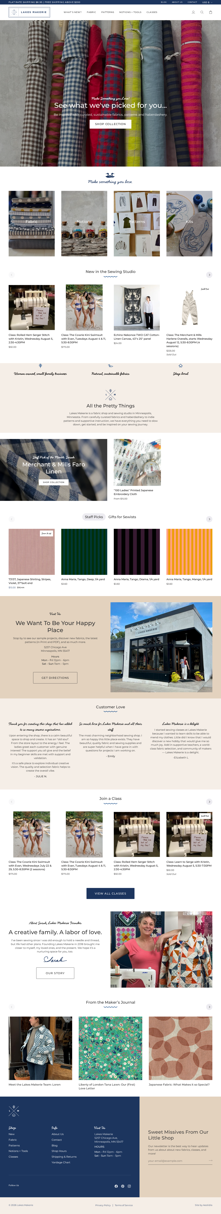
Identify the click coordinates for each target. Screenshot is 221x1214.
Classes (13, 1156)
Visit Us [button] (99, 1127)
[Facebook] (116, 1186)
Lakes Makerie (25, 1205)
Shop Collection (53, 482)
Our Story (55, 973)
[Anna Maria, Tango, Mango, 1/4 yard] (189, 552)
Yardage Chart (61, 1162)
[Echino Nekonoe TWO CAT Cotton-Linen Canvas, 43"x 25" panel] (137, 307)
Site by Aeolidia (203, 1205)
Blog (54, 1145)
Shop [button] (12, 1127)
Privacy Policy (103, 1205)
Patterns (14, 1145)
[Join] (209, 1160)
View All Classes (110, 893)
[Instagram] (129, 1186)
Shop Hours (59, 1151)
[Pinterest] (122, 1186)
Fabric (13, 1139)
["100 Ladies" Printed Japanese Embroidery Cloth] (137, 462)
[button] (72, 12)
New (12, 1134)
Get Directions (55, 678)
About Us (58, 1134)
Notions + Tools (18, 1151)
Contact (57, 1139)
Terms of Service (124, 1205)
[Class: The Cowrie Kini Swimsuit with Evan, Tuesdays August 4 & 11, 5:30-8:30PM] (84, 307)
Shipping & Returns (64, 1156)
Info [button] (54, 1127)
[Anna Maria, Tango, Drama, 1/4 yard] (137, 552)
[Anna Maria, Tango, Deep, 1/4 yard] (84, 552)
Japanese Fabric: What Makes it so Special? (179, 1084)
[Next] (209, 275)
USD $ (205, 2)
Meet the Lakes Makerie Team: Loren (35, 1084)
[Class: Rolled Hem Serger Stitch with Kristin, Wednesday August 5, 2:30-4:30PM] (32, 307)
